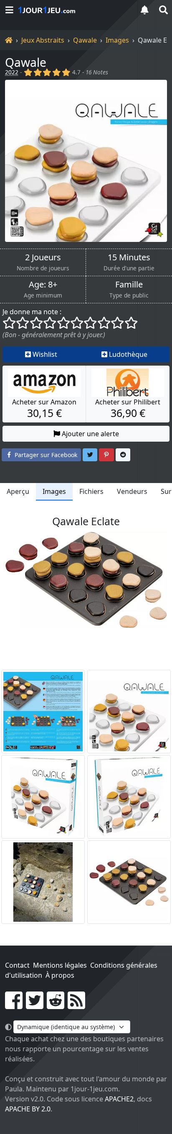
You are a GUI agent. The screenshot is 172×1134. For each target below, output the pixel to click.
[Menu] (9, 9)
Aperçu (18, 491)
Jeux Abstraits (42, 40)
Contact (17, 965)
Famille (129, 285)
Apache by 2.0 (28, 1109)
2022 (11, 72)
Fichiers (91, 491)
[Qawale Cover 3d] (43, 797)
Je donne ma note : (32, 311)
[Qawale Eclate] (43, 882)
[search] (163, 9)
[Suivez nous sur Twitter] (34, 1005)
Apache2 (119, 1098)
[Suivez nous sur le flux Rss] (76, 1005)
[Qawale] (86, 161)
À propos (60, 975)
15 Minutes (129, 257)
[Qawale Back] (43, 711)
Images (117, 40)
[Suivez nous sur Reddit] (55, 1005)
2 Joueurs (43, 257)
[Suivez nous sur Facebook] (14, 1005)
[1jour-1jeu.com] (73, 10)
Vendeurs (132, 491)
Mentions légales (60, 965)
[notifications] (144, 9)
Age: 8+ (43, 285)
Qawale (85, 40)
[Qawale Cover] (129, 711)
